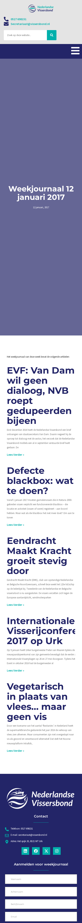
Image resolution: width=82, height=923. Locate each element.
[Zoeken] (51, 35)
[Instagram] (57, 851)
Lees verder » (15, 454)
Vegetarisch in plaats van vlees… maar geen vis (37, 701)
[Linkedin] (25, 851)
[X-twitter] (46, 851)
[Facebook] (36, 851)
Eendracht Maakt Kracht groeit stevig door (39, 555)
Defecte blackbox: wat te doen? (40, 480)
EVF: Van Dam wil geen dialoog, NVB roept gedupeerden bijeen (41, 395)
